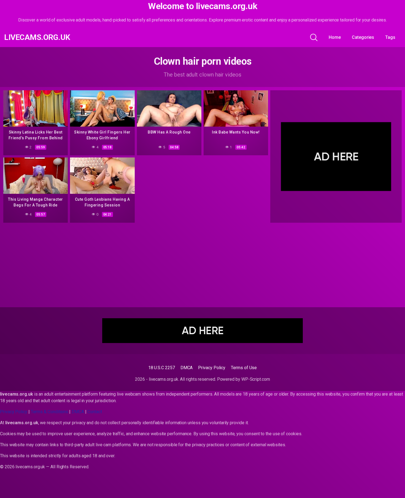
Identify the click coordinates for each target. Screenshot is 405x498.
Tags (390, 37)
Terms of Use (244, 367)
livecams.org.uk (37, 37)
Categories (363, 37)
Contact (94, 411)
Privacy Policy (211, 367)
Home (335, 37)
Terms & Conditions (49, 411)
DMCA (186, 367)
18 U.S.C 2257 (161, 367)
